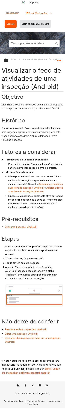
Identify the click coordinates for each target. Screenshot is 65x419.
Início (14, 59)
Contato (10, 24)
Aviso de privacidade (13, 401)
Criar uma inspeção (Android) (21, 226)
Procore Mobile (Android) (35, 59)
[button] (57, 43)
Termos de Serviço (36, 401)
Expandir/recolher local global (59, 59)
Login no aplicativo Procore (35, 24)
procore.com (12, 13)
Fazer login (32, 404)
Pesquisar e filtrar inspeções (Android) (26, 329)
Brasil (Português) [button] (38, 13)
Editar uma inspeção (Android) (21, 333)
